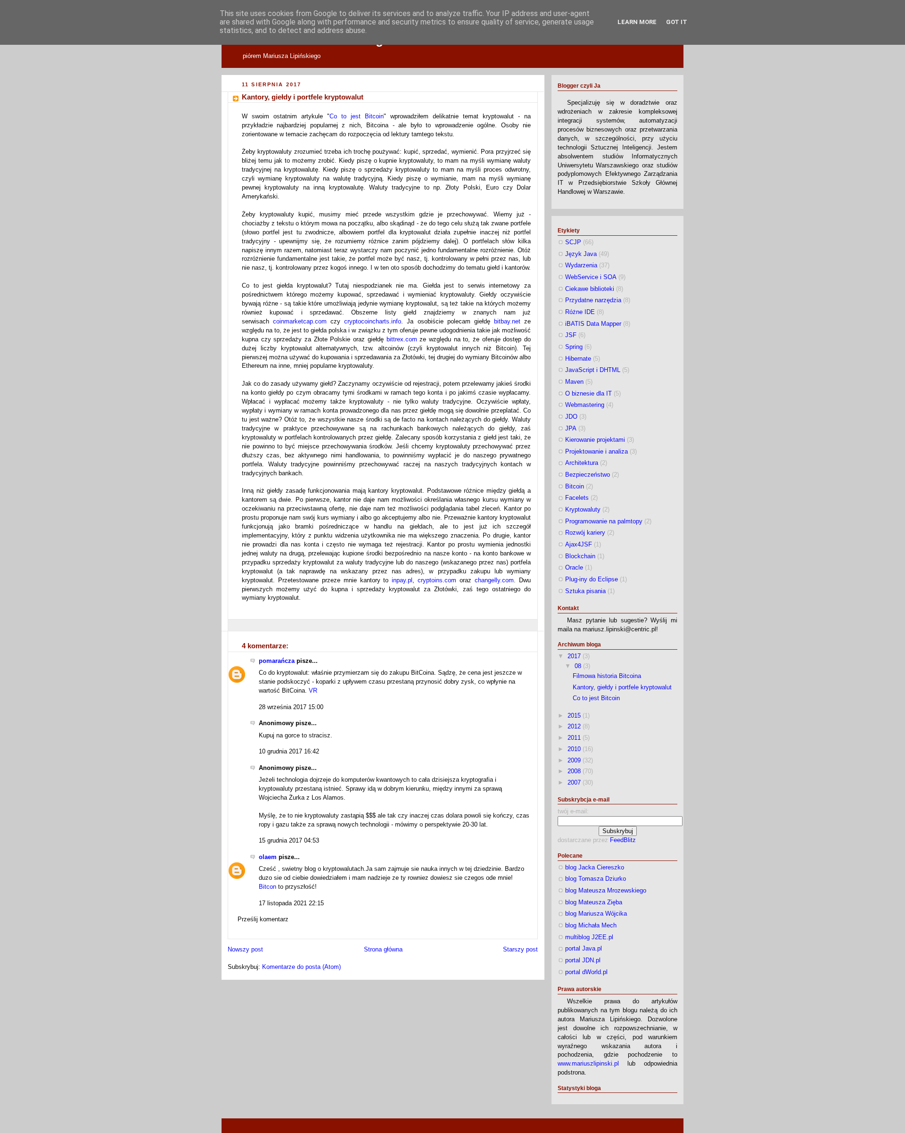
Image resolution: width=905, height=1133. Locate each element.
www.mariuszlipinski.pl (588, 1063)
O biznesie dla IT (588, 393)
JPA (570, 428)
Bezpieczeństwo (587, 474)
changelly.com (494, 580)
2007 (575, 782)
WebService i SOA (591, 277)
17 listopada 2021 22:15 (291, 903)
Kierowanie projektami (595, 440)
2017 (575, 656)
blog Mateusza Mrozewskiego (605, 890)
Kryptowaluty (583, 509)
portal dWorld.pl (586, 972)
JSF (570, 335)
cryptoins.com (437, 580)
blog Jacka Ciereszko (594, 867)
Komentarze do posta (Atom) (301, 967)
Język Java (581, 254)
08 (579, 666)
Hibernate (578, 359)
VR (313, 690)
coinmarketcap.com (300, 321)
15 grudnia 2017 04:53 (289, 840)
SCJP (573, 242)
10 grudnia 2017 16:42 (289, 751)
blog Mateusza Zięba (593, 902)
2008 (575, 771)
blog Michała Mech (591, 925)
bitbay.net (507, 321)
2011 (575, 738)
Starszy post (520, 949)
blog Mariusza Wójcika (596, 913)
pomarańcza (277, 661)
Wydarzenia (581, 265)
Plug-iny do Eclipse (591, 579)
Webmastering (584, 405)
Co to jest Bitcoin (356, 116)
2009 (575, 760)
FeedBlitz (623, 840)
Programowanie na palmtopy (603, 521)
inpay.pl (402, 580)
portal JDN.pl (583, 960)
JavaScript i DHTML (592, 370)
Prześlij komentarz (263, 919)
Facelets (577, 498)
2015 (575, 715)
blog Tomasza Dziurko (595, 879)
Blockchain (580, 556)
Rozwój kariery (585, 532)
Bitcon (267, 887)
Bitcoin (574, 486)
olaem (268, 857)
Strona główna (383, 949)
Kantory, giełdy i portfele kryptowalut (302, 97)
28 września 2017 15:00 (291, 707)
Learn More (637, 21)
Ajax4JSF (578, 544)
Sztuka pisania (585, 591)
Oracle (574, 567)
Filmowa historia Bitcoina (607, 676)
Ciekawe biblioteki (589, 289)
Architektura (581, 463)
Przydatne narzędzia (593, 300)
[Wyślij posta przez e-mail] (243, 624)
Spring (574, 347)
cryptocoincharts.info (372, 321)
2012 (575, 726)
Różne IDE (580, 312)
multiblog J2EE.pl (589, 937)
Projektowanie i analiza (596, 451)
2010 (575, 749)
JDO (571, 417)
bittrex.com (402, 339)
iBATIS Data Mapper (593, 324)
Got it (676, 21)
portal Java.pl (583, 948)
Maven (574, 382)
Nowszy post (245, 949)
